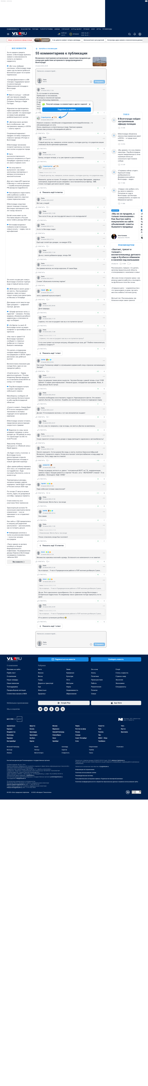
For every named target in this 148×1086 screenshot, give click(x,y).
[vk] (46, 709)
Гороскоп (65, 29)
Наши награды (12, 680)
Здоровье (42, 694)
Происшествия (97, 680)
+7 (98, 443)
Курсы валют (76, 29)
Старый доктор (46, 117)
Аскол (43, 552)
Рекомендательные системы (84, 775)
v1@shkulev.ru (30, 775)
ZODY (93, 29)
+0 (98, 161)
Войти (45, 81)
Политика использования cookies (85, 772)
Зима (68, 669)
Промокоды (107, 29)
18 (49, 493)
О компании (11, 676)
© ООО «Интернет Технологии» (41, 792)
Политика (95, 676)
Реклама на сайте (13, 669)
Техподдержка (12, 687)
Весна (40, 676)
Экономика (120, 683)
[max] (57, 709)
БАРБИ (43, 359)
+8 (98, 417)
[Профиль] (139, 34)
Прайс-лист (11, 673)
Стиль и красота (122, 673)
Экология (119, 680)
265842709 (46, 465)
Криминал (70, 673)
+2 (98, 113)
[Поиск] (129, 34)
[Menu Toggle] (8, 34)
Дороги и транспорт (45, 683)
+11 (98, 493)
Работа (93, 683)
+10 (98, 460)
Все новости (19, 48)
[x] (63, 709)
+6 (98, 299)
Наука (68, 687)
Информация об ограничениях (84, 769)
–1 (104, 113)
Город (40, 680)
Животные (42, 690)
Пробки (86, 29)
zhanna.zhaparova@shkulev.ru (16, 784)
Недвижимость (13, 29)
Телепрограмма (46, 29)
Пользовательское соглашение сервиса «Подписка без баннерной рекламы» (99, 778)
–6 (104, 389)
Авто (40, 669)
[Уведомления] (134, 34)
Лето (68, 680)
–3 (104, 133)
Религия (94, 690)
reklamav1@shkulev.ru (118, 760)
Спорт (118, 669)
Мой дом (69, 683)
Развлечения (96, 687)
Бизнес (41, 673)
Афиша (57, 29)
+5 (98, 133)
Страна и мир (121, 676)
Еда (39, 687)
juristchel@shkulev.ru (56, 777)
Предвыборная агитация (16, 690)
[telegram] (40, 709)
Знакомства (26, 29)
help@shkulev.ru (21, 778)
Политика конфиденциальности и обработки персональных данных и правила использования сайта (106, 781)
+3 (98, 233)
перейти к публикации (48, 48)
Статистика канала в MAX (17, 694)
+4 (98, 389)
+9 (98, 430)
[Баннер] (42, 40)
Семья (93, 694)
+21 (98, 371)
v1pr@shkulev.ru (104, 766)
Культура (69, 676)
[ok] (51, 709)
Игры (99, 29)
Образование (71, 694)
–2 (104, 148)
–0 (104, 188)
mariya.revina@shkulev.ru (14, 787)
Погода (35, 29)
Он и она (94, 669)
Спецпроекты (121, 687)
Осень (93, 673)
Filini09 (43, 290)
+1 (98, 207)
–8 (104, 493)
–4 (104, 371)
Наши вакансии (13, 683)
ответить (41, 113)
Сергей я (43, 483)
